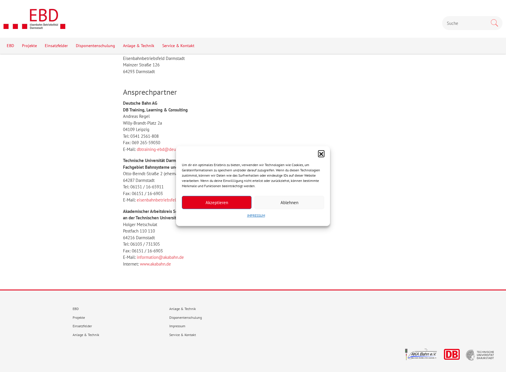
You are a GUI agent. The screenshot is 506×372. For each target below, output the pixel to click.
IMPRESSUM (256, 215)
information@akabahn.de (160, 257)
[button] (321, 153)
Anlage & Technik (138, 45)
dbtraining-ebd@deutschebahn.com (170, 149)
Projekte (29, 45)
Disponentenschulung (95, 45)
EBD (10, 45)
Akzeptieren (217, 202)
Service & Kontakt (178, 45)
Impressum (177, 326)
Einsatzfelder (56, 45)
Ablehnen (289, 202)
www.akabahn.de (155, 264)
